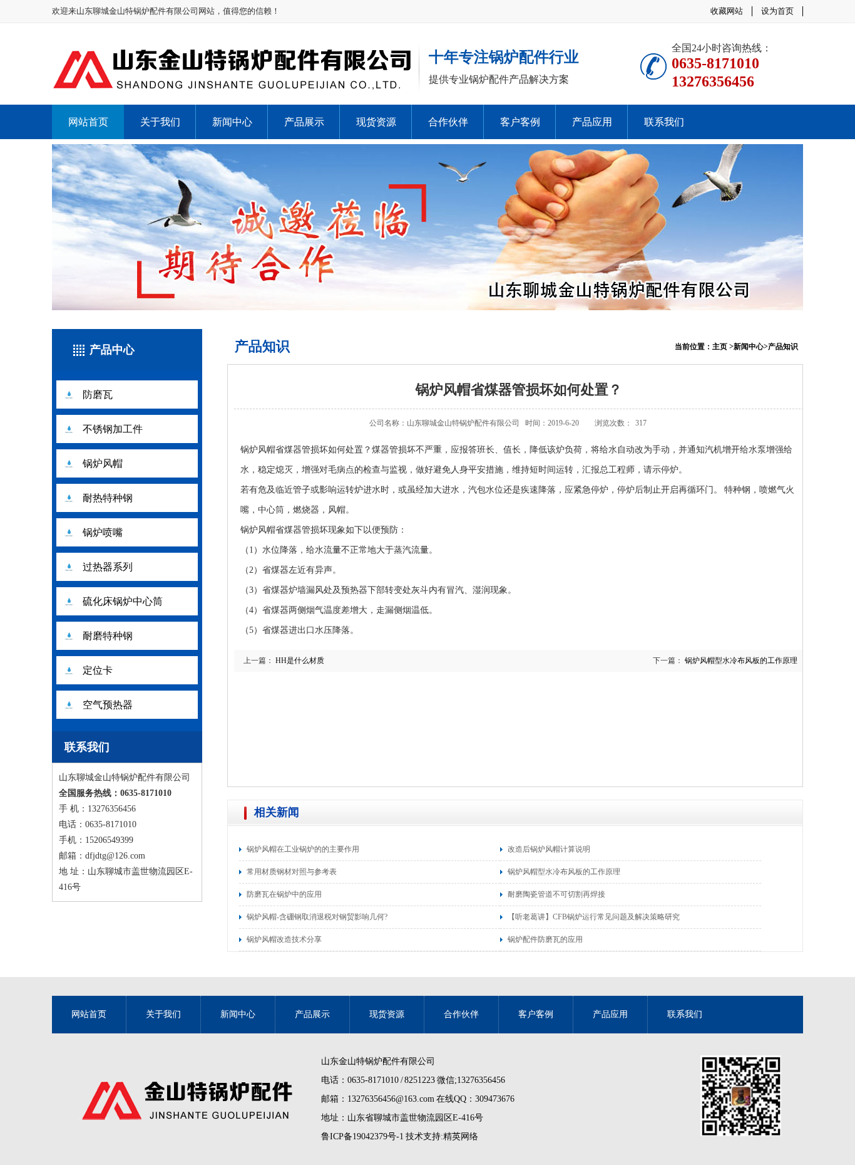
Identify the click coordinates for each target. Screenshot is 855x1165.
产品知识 (262, 346)
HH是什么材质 (299, 660)
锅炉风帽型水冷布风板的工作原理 (741, 660)
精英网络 (460, 1136)
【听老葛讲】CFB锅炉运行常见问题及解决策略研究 (594, 916)
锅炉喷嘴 (103, 532)
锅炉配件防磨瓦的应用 (545, 939)
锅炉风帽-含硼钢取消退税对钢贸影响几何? (317, 916)
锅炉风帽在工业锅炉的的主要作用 (303, 849)
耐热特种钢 (108, 498)
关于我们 (160, 122)
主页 (719, 346)
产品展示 (304, 122)
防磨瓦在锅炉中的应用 (284, 894)
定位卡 (98, 670)
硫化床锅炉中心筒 (123, 601)
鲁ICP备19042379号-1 (362, 1136)
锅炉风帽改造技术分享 (284, 939)
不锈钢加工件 (113, 429)
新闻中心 (232, 122)
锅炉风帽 (103, 463)
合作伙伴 (448, 122)
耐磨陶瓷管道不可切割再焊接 (556, 894)
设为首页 (777, 11)
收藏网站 (726, 11)
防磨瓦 (98, 394)
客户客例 (520, 122)
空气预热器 (108, 704)
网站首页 (88, 122)
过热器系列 (108, 567)
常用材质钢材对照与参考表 (292, 871)
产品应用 (592, 122)
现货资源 (376, 122)
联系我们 (664, 122)
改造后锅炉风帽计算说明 (549, 849)
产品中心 (112, 349)
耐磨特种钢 (108, 635)
